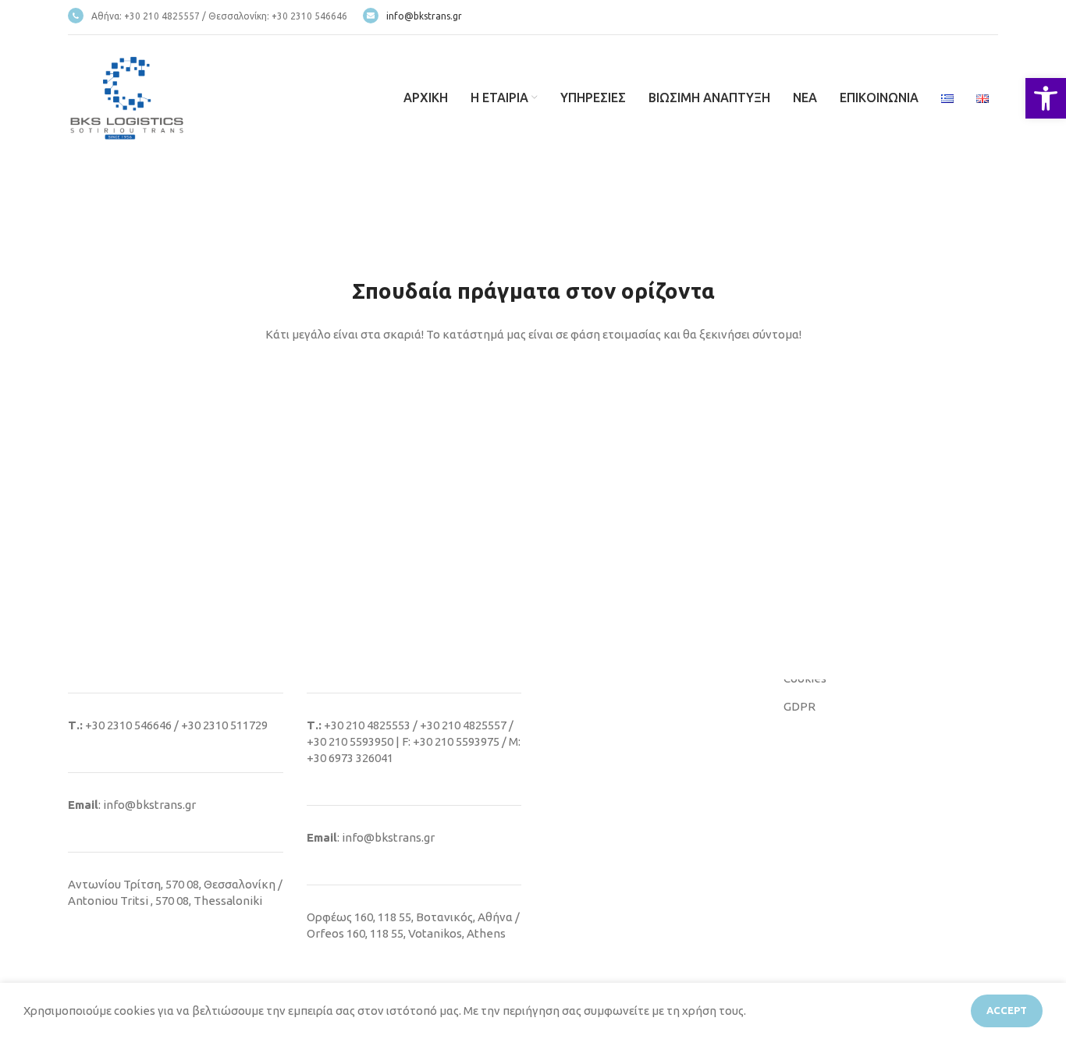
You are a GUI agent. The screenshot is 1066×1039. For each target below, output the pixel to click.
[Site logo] (126, 96)
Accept (1006, 1010)
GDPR (799, 706)
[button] (1045, 98)
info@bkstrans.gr (424, 16)
